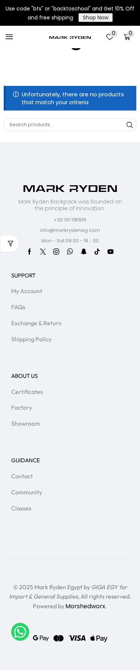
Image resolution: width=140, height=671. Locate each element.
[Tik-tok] (97, 252)
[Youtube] (110, 252)
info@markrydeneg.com (70, 230)
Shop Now (95, 17)
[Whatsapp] (70, 252)
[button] (9, 37)
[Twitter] (43, 252)
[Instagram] (56, 252)
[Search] (130, 124)
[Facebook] (29, 252)
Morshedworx (85, 606)
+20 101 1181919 (70, 219)
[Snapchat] (84, 252)
